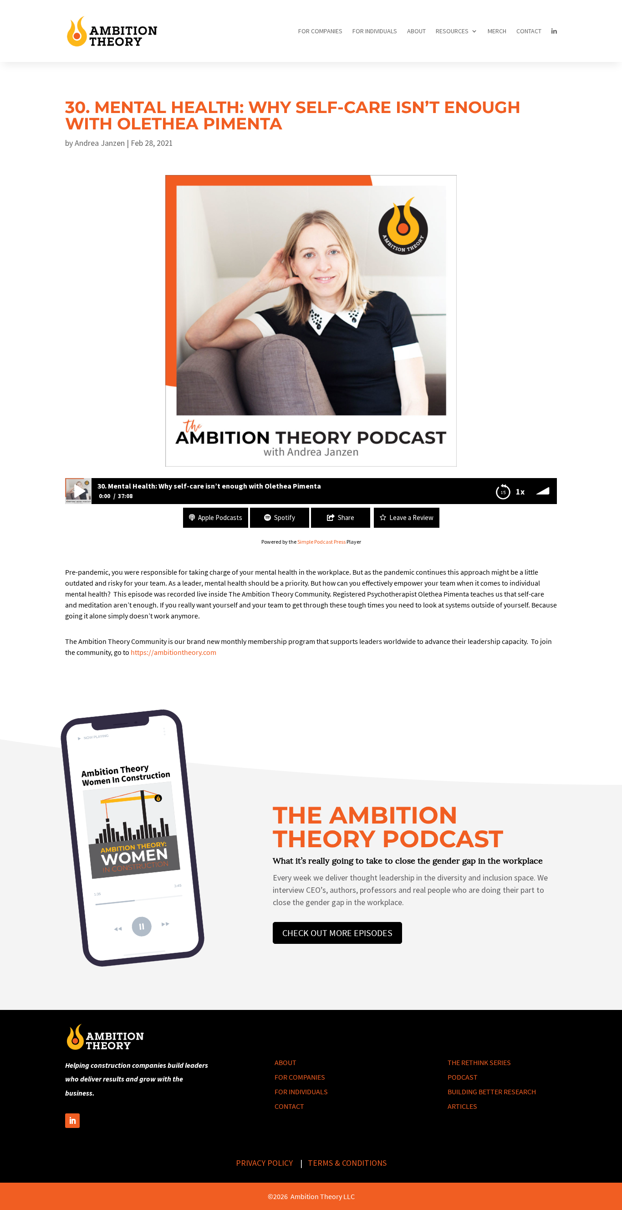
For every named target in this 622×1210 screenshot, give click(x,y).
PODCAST (463, 1076)
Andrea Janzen (100, 143)
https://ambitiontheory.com (173, 652)
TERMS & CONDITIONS (347, 1163)
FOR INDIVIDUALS (374, 31)
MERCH (497, 31)
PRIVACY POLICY (264, 1163)
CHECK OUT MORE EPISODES (337, 932)
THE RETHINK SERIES (479, 1062)
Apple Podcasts (220, 517)
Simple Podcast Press (321, 541)
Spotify (284, 517)
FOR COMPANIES (320, 31)
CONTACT (528, 31)
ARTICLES (462, 1106)
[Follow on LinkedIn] (72, 1120)
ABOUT (416, 31)
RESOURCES (452, 31)
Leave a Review (411, 517)
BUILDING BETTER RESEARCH (492, 1091)
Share (346, 517)
